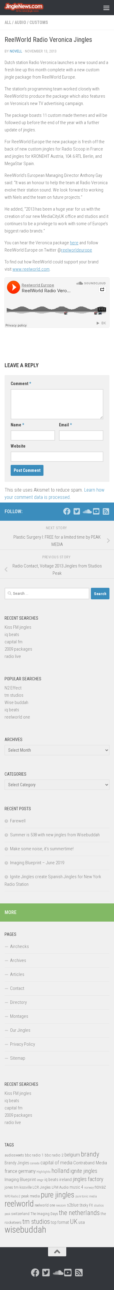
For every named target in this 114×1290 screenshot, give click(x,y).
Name (17, 424)
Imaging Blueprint (20, 1179)
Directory (18, 1002)
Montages (19, 1016)
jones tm (12, 1187)
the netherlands (79, 1213)
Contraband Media (90, 1163)
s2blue (73, 1205)
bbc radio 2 (54, 1155)
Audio (20, 22)
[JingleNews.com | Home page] (30, 7)
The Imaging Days (44, 1214)
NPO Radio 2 (12, 1196)
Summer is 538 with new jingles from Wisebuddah (55, 835)
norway (89, 1188)
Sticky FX (86, 1205)
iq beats (12, 634)
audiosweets (14, 1155)
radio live (13, 656)
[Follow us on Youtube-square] (96, 511)
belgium (72, 1155)
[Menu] (106, 7)
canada (35, 1163)
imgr (40, 1180)
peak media (30, 1196)
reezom (61, 1205)
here (74, 242)
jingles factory (88, 1179)
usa (81, 1222)
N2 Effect (13, 688)
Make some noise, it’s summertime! (42, 849)
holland (60, 1170)
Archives (18, 960)
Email (65, 424)
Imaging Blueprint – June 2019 (37, 862)
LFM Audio (60, 1187)
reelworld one (17, 717)
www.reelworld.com (31, 269)
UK (74, 1221)
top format (60, 1222)
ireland (65, 1179)
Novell (16, 51)
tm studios (14, 695)
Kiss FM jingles (18, 627)
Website (18, 446)
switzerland (20, 1213)
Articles (17, 974)
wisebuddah (25, 1229)
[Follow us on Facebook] (67, 511)
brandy (90, 1154)
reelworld (19, 1204)
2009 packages (18, 649)
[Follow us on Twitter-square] (76, 511)
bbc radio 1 (34, 1155)
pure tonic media (86, 1196)
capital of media (56, 1163)
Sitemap (17, 1058)
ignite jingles (83, 1171)
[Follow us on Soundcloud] (86, 511)
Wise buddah (16, 702)
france (11, 1171)
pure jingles (57, 1194)
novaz (100, 1187)
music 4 (76, 1187)
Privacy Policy (22, 1044)
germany (27, 1171)
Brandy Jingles (17, 1162)
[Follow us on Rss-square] (105, 511)
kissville (25, 1187)
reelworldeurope (76, 250)
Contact (17, 988)
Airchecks (19, 946)
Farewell (18, 821)
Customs (38, 22)
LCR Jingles (42, 1187)
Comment (21, 383)
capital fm (13, 642)
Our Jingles (20, 1030)
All (8, 22)
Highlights (43, 1172)
